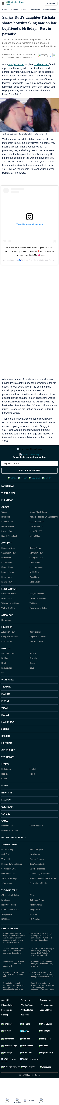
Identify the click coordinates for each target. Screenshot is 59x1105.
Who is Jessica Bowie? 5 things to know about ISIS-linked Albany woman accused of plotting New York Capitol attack (14, 951)
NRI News (5, 933)
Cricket (24, 10)
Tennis (32, 787)
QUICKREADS (7, 820)
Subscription (6, 1024)
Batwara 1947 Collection (11, 878)
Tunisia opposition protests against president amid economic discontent (14, 964)
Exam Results (7, 655)
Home (4, 10)
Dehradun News (36, 566)
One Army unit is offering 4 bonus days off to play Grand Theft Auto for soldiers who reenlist (42, 965)
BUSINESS (5, 707)
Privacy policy (7, 1019)
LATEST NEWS (7, 500)
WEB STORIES (7, 693)
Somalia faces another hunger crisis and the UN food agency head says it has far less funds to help (14, 999)
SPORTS (5, 778)
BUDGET (5, 729)
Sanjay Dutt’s (16, 64)
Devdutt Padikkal (37, 535)
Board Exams (35, 646)
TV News (33, 617)
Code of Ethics (46, 1024)
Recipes (33, 677)
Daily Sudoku (7, 839)
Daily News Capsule (11, 475)
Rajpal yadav (35, 868)
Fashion (4, 672)
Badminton (6, 783)
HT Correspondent (13, 57)
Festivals (33, 672)
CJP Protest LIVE (8, 882)
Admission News (8, 646)
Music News (6, 612)
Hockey (4, 787)
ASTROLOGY (7, 629)
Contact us (25, 1014)
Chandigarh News (8, 566)
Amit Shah (5, 868)
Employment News (38, 650)
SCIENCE (5, 743)
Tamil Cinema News (38, 612)
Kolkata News (7, 581)
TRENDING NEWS (9, 858)
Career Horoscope (37, 882)
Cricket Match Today (38, 526)
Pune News (34, 591)
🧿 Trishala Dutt (25, 260)
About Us (5, 1014)
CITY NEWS (6, 557)
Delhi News (6, 571)
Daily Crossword (36, 839)
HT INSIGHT (6, 806)
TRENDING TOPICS (9, 904)
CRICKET (5, 521)
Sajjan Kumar (6, 897)
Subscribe (51, 3)
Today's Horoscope (9, 892)
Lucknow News (36, 581)
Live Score (5, 530)
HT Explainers (35, 933)
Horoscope (6, 634)
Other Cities (35, 595)
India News (35, 10)
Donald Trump (7, 863)
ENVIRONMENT (8, 736)
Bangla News (35, 923)
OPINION (5, 750)
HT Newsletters (46, 1019)
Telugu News (6, 928)
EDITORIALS (6, 757)
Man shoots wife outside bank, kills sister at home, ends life (42, 977)
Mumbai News (7, 586)
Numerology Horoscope (40, 887)
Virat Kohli (5, 873)
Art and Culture (7, 667)
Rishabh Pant (6, 545)
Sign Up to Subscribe (29, 482)
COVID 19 (5, 828)
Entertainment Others (39, 622)
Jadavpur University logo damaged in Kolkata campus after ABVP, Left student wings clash (41, 950)
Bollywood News (8, 607)
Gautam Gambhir (37, 873)
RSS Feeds (25, 1028)
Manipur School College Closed (43, 892)
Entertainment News (10, 923)
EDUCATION (6, 641)
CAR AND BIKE (8, 764)
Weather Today (27, 1019)
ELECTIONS (6, 813)
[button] (3, 3)
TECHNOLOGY (7, 771)
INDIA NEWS (7, 514)
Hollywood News (37, 607)
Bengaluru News (8, 562)
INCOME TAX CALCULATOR (13, 851)
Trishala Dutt (41, 64)
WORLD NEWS (8, 507)
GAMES (4, 835)
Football (33, 783)
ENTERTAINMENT (9, 602)
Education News (36, 655)
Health (4, 677)
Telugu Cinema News (10, 617)
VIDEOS (5, 722)
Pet (2, 686)
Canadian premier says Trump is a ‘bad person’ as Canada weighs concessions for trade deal (42, 999)
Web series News (8, 622)
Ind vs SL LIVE (36, 545)
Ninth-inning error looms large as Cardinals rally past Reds (13, 988)
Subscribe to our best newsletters (29, 468)
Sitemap (4, 1028)
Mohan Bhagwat (36, 863)
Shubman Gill (7, 535)
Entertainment (49, 10)
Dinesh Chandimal (9, 550)
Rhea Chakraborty (37, 878)
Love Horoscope (8, 887)
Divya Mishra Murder (38, 897)
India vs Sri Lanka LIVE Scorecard (44, 530)
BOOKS (4, 799)
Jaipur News (35, 576)
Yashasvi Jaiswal (36, 540)
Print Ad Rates (27, 1024)
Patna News (6, 591)
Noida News (35, 586)
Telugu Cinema (36, 918)
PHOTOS (5, 715)
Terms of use (45, 1014)
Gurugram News (36, 571)
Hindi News (34, 928)
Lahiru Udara (35, 550)
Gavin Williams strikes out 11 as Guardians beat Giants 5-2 (14, 977)
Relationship (6, 682)
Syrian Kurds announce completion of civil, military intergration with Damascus (42, 988)
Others (4, 792)
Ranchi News (6, 595)
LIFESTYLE (6, 662)
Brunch (33, 667)
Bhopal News (35, 562)
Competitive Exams (9, 650)
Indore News (6, 576)
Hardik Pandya (7, 540)
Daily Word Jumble (9, 844)
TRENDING (6, 700)
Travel (32, 682)
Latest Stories (10, 942)
